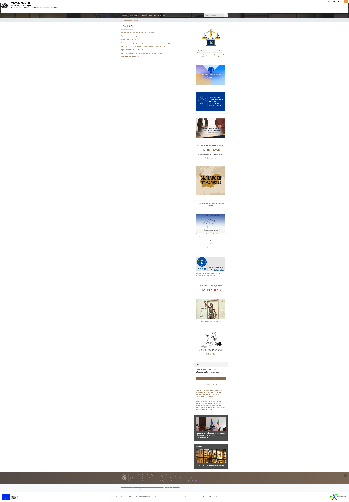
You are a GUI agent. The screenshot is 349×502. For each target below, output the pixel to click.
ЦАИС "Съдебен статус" (129, 39)
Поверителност (138, 487)
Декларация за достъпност (171, 487)
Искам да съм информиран (210, 247)
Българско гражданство (149, 475)
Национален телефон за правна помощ (210, 146)
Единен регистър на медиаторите (132, 36)
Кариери (190, 477)
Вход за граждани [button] (211, 378)
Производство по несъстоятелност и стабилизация (139, 32)
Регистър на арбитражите (130, 57)
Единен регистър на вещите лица (132, 50)
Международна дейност (167, 481)
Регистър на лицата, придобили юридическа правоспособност (141, 53)
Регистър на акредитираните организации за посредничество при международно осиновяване (152, 43)
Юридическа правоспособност (211, 321)
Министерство (134, 15)
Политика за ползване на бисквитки (153, 487)
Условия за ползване (127, 487)
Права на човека (211, 354)
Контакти (161, 15)
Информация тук (210, 158)
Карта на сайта (332, 1)
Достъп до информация (167, 479)
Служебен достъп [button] (211, 384)
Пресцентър (152, 15)
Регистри (136, 20)
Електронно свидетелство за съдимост (172, 477)
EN (338, 1)
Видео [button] (212, 243)
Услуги (143, 15)
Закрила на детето (148, 477)
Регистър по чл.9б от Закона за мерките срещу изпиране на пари (143, 46)
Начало (124, 15)
